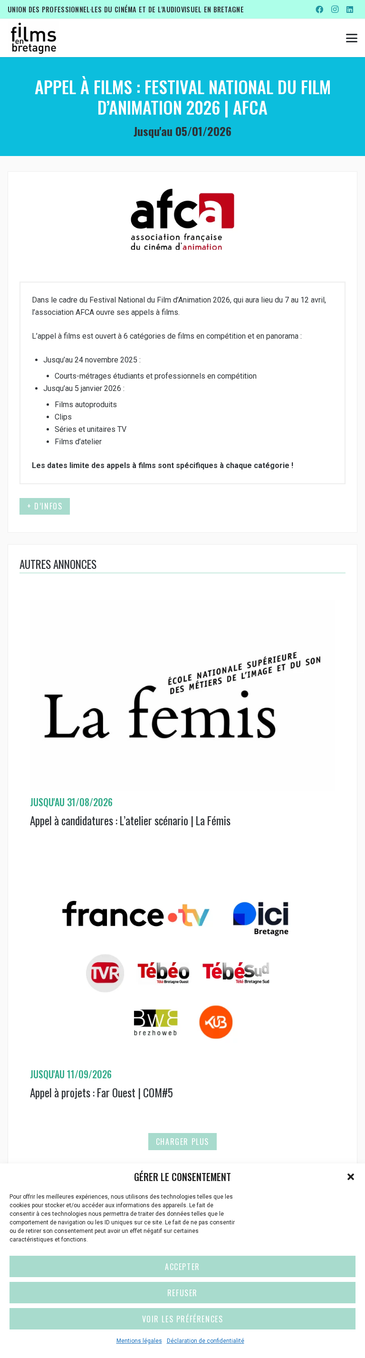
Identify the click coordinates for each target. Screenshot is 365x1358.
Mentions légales (139, 1341)
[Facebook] (319, 9)
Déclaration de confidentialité (205, 1341)
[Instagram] (334, 9)
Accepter (182, 1266)
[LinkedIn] (349, 9)
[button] (350, 1177)
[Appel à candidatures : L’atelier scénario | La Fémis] (182, 724)
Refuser (182, 1293)
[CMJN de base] (33, 38)
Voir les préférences (182, 1319)
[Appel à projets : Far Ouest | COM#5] (182, 996)
